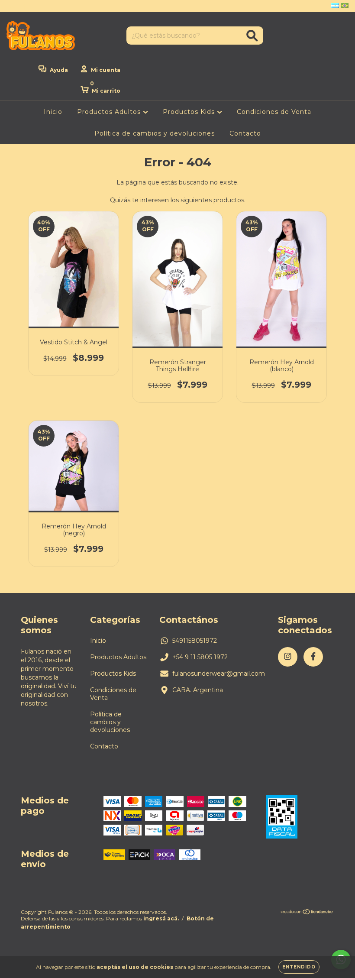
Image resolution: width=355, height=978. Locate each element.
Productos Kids (190, 112)
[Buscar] (252, 36)
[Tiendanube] (307, 912)
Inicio (53, 112)
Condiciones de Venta (274, 112)
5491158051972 (194, 640)
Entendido (299, 967)
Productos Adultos (110, 112)
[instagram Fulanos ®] (12, 6)
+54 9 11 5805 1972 (200, 657)
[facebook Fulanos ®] (25, 6)
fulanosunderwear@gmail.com (218, 673)
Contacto (245, 133)
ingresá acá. (161, 918)
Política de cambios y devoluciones (154, 133)
